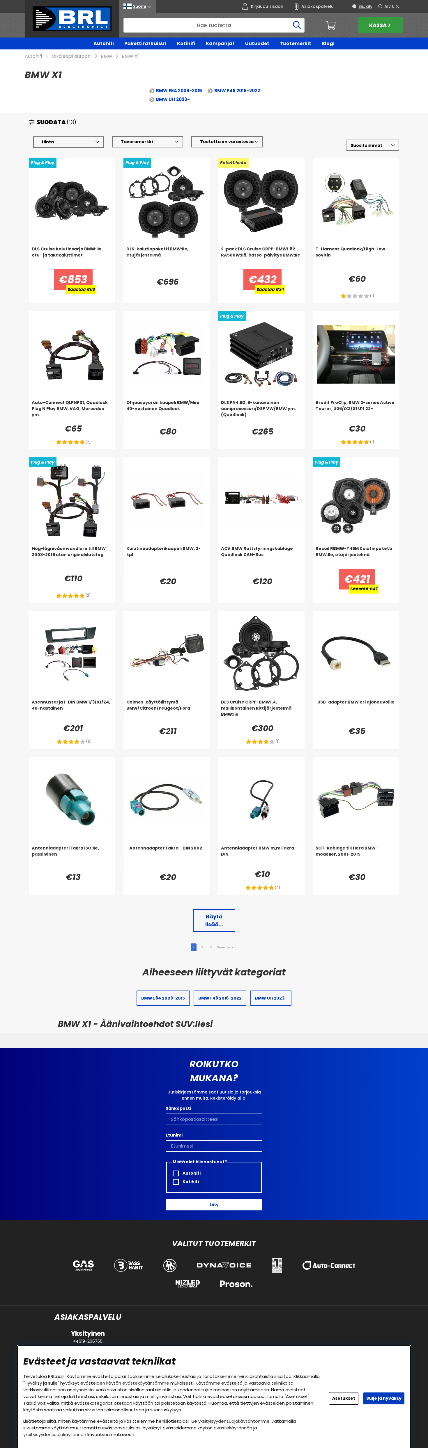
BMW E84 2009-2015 (179, 91)
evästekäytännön (233, 1428)
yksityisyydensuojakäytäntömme (234, 1421)
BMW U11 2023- (173, 99)
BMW (106, 56)
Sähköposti (178, 1108)
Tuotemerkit (295, 43)
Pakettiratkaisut (145, 43)
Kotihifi (186, 43)
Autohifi (103, 43)
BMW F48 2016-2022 (237, 91)
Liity (214, 1204)
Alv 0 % (391, 6)
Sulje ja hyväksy (384, 1398)
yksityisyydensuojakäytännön (54, 1434)
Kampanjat (220, 43)
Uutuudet (257, 43)
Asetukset (343, 1398)
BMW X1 (130, 56)
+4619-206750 (87, 1341)
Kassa (378, 25)
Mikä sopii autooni (71, 56)
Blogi (328, 43)
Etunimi (174, 1135)
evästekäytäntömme (145, 1383)
